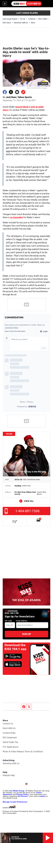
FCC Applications (11, 747)
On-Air (22, 19)
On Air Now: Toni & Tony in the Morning (26, 471)
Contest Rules (9, 733)
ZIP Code (8, 621)
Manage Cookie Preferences (15, 802)
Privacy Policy (22, 794)
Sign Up (26, 634)
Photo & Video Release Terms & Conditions (23, 751)
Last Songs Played (10, 19)
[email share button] (17, 92)
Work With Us (9, 728)
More (33, 23)
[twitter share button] (11, 92)
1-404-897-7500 (27, 511)
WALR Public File (10, 742)
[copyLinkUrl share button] (23, 92)
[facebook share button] (5, 92)
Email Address (21, 621)
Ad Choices (22, 796)
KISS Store (7, 23)
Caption (43, 83)
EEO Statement (10, 737)
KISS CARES (43, 19)
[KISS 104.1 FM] (26, 3)
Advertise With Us (21, 23)
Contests (32, 19)
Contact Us (8, 723)
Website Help (9, 775)
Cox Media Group (16, 791)
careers (42, 796)
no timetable (16, 217)
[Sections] (5, 4)
